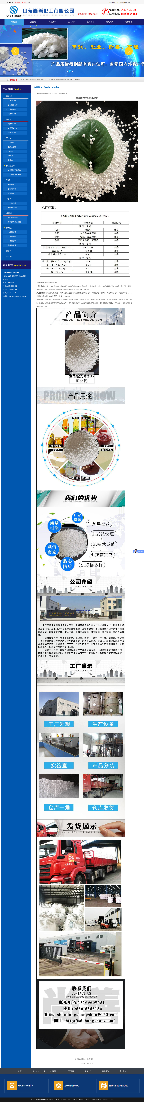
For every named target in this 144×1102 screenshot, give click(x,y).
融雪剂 (6, 213)
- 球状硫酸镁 (11, 245)
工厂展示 (71, 22)
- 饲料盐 (9, 156)
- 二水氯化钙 (11, 100)
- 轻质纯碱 (10, 184)
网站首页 (14, 22)
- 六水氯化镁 (11, 124)
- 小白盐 (9, 151)
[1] (67, 71)
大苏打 (6, 251)
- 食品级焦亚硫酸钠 (13, 170)
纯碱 (5, 180)
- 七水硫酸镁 (11, 232)
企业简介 (33, 22)
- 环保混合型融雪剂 (13, 222)
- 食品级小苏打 (12, 208)
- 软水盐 (9, 160)
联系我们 (105, 1071)
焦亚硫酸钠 (8, 166)
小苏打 (6, 199)
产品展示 (52, 22)
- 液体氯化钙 (11, 114)
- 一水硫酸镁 (11, 241)
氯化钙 (6, 96)
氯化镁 (6, 119)
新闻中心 (90, 22)
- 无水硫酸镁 (11, 236)
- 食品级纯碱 (11, 189)
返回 (91, 1063)
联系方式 (109, 22)
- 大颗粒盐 (10, 142)
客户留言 (128, 22)
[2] (70, 71)
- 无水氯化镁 (11, 132)
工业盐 (6, 138)
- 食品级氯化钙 (12, 105)
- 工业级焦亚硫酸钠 (13, 174)
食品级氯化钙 (47, 93)
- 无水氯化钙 (11, 109)
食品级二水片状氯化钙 (86, 1059)
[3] (72, 71)
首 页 (19, 1071)
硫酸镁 (6, 228)
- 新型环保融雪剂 (12, 218)
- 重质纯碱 (10, 193)
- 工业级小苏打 (12, 203)
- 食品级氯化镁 (12, 128)
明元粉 (6, 256)
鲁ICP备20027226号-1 (106, 1100)
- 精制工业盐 (11, 147)
